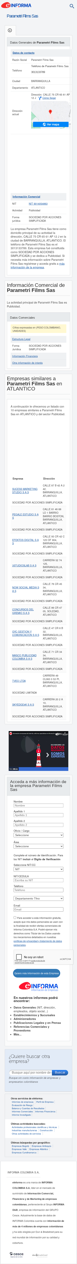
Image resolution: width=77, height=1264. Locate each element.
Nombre (18, 801)
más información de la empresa (38, 265)
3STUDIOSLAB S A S (24, 565)
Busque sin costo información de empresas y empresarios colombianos (35, 1079)
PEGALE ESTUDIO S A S (25, 516)
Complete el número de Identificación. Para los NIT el (38, 857)
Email (17, 905)
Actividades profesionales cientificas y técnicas (34, 1127)
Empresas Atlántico (38, 1149)
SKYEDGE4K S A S (23, 704)
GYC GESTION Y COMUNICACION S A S (25, 633)
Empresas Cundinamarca (24, 1152)
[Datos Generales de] (10, 30)
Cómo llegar (49, 98)
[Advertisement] (39, 163)
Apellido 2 (19, 821)
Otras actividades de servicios (26, 1133)
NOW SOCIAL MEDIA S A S (25, 589)
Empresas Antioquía (41, 1145)
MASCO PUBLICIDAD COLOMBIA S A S (24, 657)
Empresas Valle (19, 1149)
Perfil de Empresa (45, 1101)
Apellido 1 (19, 811)
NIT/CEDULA (21, 876)
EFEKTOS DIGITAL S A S (25, 541)
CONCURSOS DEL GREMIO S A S (23, 611)
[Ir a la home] (16, 5)
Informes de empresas (23, 1101)
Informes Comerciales (22, 1111)
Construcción (46, 1130)
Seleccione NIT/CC (25, 865)
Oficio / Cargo (21, 831)
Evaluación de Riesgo (22, 1105)
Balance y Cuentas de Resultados (28, 1108)
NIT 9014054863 (38, 203)
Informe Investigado (21, 1114)
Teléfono (18, 886)
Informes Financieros (45, 1111)
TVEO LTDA (19, 681)
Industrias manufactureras (24, 1130)
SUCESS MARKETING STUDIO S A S (25, 490)
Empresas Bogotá (20, 1145)
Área (16, 842)
